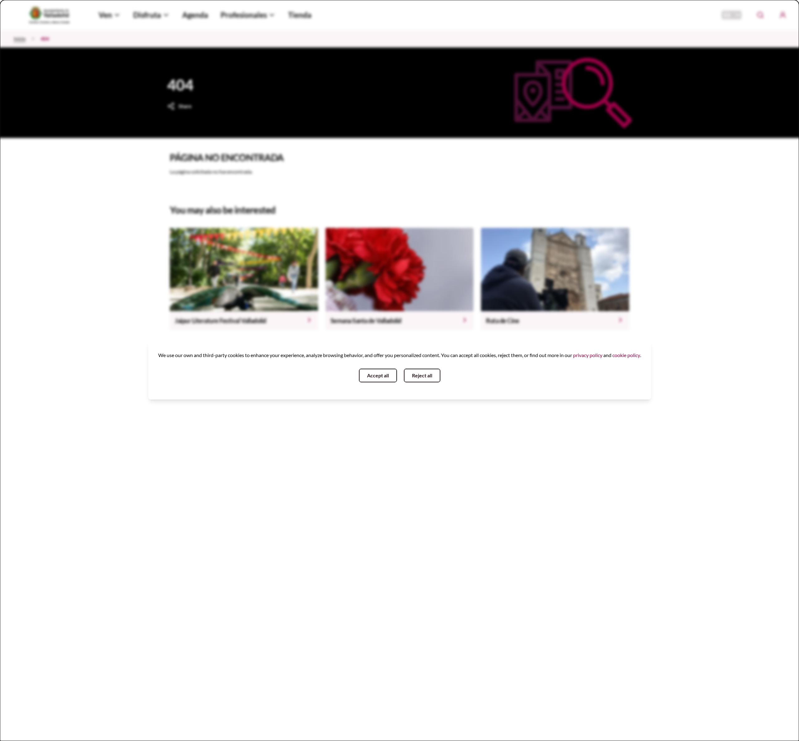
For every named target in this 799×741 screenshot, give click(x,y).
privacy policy (587, 355)
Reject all (422, 375)
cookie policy (626, 355)
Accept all (378, 375)
